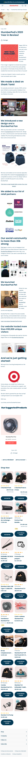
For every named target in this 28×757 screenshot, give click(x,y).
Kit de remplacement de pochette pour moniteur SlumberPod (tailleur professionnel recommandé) (7, 652)
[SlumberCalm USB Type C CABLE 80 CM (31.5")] (7, 576)
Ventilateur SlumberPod (5, 620)
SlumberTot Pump (7, 715)
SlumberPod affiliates (6, 251)
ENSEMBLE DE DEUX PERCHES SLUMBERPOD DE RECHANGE (7, 558)
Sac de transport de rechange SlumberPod (6, 519)
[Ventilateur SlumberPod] (7, 606)
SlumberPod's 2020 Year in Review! (19, 9)
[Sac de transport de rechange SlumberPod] (7, 508)
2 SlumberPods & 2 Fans (20, 489)
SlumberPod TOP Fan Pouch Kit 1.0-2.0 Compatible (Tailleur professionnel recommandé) (20, 654)
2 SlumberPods (6, 488)
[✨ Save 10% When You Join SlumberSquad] (14, 2)
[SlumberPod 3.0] (21, 576)
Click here (3, 247)
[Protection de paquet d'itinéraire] (21, 544)
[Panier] (25, 5)
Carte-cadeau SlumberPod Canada (20, 618)
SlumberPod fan (20, 175)
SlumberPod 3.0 (20, 588)
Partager (5, 40)
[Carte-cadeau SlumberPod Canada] (21, 606)
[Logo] (14, 5)
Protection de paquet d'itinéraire (19, 558)
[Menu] (2, 5)
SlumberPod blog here (18, 337)
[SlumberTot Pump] (7, 705)
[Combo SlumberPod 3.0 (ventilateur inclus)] (7, 672)
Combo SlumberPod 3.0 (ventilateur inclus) (6, 686)
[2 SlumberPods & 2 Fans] (21, 477)
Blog (8, 9)
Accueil (2, 9)
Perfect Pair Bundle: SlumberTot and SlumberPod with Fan (20, 521)
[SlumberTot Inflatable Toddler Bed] (21, 672)
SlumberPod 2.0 (9, 131)
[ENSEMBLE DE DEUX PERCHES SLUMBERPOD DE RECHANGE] (7, 544)
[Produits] (21, 705)
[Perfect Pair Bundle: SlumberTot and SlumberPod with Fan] (21, 508)
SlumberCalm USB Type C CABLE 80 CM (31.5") (7, 587)
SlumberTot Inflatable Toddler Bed (21, 686)
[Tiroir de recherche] (22, 5)
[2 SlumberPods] (7, 477)
